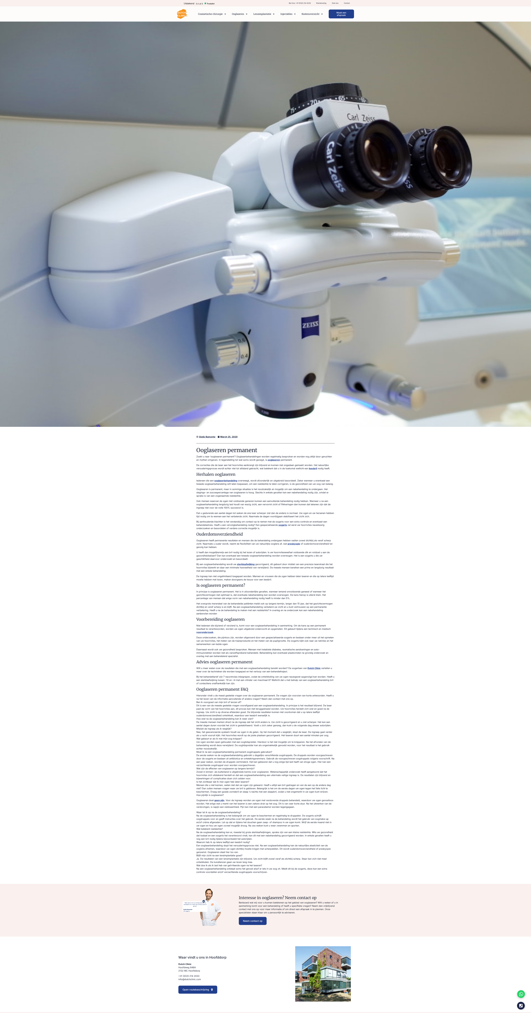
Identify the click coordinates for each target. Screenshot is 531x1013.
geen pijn (219, 800)
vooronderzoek (204, 632)
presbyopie (294, 543)
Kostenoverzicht (310, 13)
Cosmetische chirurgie (210, 13)
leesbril (313, 468)
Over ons (335, 3)
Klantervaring (321, 3)
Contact (347, 3)
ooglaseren (274, 459)
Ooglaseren (238, 13)
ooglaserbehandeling (225, 480)
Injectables (286, 13)
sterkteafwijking (246, 564)
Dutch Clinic (314, 668)
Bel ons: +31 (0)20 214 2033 (300, 3)
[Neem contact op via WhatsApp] (521, 994)
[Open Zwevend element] (521, 1006)
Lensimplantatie (262, 13)
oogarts (282, 525)
